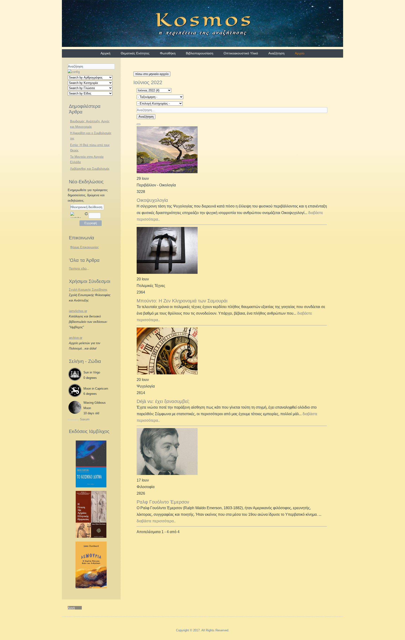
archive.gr (75, 337)
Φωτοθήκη (168, 53)
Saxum (85, 419)
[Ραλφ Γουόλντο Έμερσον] (167, 474)
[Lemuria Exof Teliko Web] (91, 587)
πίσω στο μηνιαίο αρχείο (152, 74)
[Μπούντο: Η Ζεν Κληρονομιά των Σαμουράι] (167, 273)
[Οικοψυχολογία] (167, 172)
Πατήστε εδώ (77, 268)
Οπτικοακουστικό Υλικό (241, 53)
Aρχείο (299, 53)
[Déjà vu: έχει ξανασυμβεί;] (167, 373)
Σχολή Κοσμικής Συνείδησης (88, 289)
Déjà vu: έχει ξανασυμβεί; (163, 401)
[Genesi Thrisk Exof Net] (91, 536)
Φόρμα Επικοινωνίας (84, 247)
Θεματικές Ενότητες (135, 53)
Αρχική (105, 53)
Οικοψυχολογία (152, 200)
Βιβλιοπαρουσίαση (199, 53)
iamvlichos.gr (78, 311)
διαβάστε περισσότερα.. (156, 521)
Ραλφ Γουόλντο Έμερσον (163, 501)
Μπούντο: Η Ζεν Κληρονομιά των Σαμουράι (182, 300)
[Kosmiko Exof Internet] (91, 486)
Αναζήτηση (276, 53)
